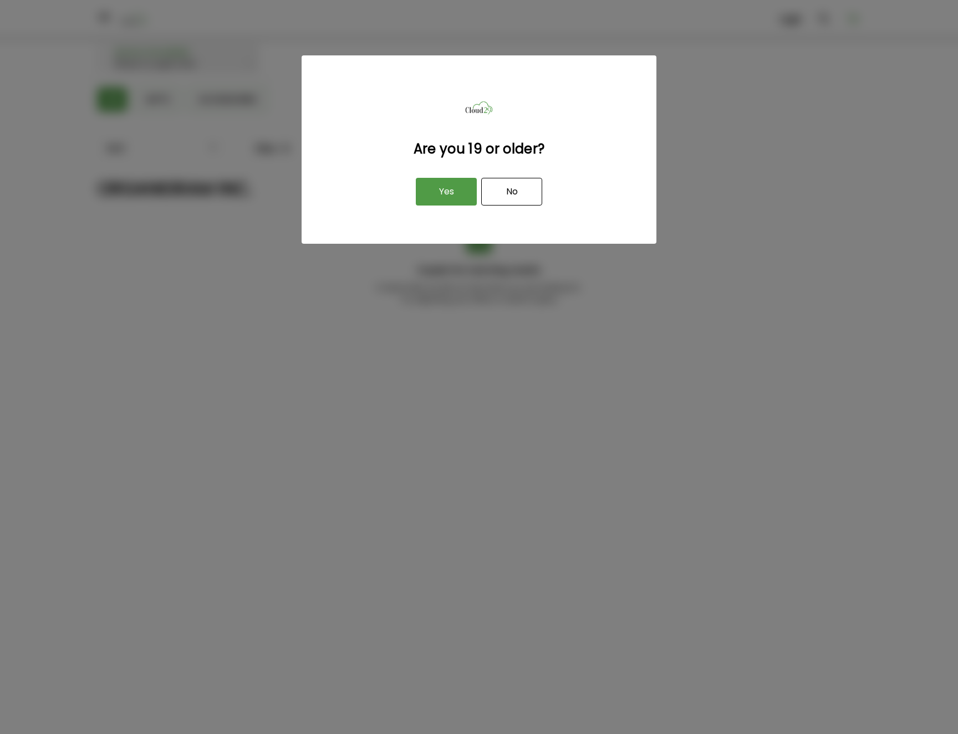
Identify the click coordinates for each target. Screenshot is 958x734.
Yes (446, 191)
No (512, 191)
